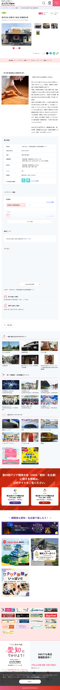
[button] (2, 38)
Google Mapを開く (30, 284)
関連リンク (47, 60)
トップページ (5, 8)
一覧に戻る (9, 325)
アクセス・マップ (36, 60)
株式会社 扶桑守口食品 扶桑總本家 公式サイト (17, 239)
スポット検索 (14, 8)
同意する (30, 681)
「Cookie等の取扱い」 (35, 677)
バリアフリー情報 (23, 60)
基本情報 (12, 60)
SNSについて (36, 668)
